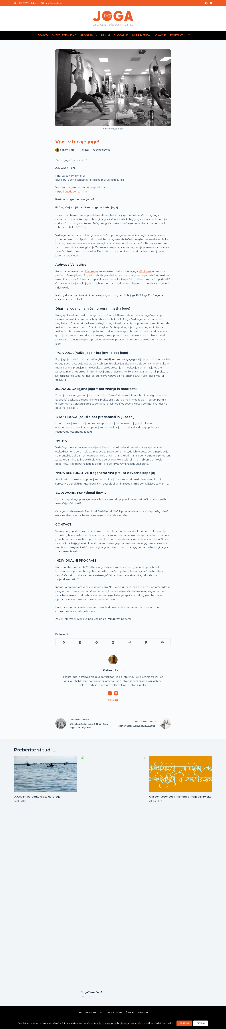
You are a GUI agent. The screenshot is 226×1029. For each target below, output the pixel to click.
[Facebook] (206, 3)
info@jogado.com (55, 3)
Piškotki (142, 1012)
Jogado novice (101, 150)
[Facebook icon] (110, 693)
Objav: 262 (113, 700)
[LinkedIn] (113, 642)
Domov (43, 35)
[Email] (162, 642)
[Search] (189, 35)
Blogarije (121, 35)
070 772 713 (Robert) (28, 3)
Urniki (105, 35)
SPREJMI (184, 1023)
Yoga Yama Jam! (91, 992)
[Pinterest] (96, 642)
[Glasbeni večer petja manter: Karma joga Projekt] (180, 774)
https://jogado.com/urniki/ (71, 191)
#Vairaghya (91, 271)
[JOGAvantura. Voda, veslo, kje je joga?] (45, 774)
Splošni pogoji (87, 1012)
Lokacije (160, 35)
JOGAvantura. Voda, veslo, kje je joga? (38, 796)
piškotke (81, 1023)
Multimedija (141, 35)
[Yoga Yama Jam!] (113, 871)
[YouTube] (211, 3)
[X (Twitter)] (80, 642)
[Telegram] (129, 642)
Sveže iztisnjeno (64, 35)
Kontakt (176, 35)
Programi (87, 35)
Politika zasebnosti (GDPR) (117, 1012)
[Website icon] (116, 693)
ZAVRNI (200, 1023)
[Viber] (146, 642)
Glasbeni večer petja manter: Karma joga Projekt (180, 796)
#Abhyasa (145, 271)
